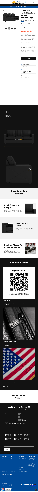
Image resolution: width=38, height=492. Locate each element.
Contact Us (21, 467)
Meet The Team (13, 462)
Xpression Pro (27, 439)
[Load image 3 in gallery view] (12, 28)
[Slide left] (3, 28)
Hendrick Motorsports (5, 469)
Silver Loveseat (27, 434)
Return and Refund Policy (22, 465)
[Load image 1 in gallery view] (6, 28)
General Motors (4, 471)
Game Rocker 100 (9, 438)
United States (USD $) (6, 485)
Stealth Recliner (27, 435)
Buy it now (28, 58)
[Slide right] (18, 28)
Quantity (22, 25)
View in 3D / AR (6, 304)
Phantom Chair (18, 435)
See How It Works (6, 345)
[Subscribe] (18, 477)
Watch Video (5, 386)
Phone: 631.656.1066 (22, 458)
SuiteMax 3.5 (26, 438)
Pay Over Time (13, 469)
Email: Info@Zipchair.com (22, 461)
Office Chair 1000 (18, 434)
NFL (3, 458)
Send (7, 449)
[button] (3, 2)
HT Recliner (8, 439)
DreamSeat (13, 471)
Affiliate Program (13, 458)
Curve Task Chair (9, 435)
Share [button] (23, 75)
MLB (3, 460)
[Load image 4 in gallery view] (15, 28)
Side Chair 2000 (18, 438)
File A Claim (13, 460)
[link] (19, 137)
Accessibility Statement (23, 471)
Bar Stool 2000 (8, 434)
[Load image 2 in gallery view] (9, 28)
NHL (3, 462)
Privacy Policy (21, 469)
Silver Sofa (17, 439)
